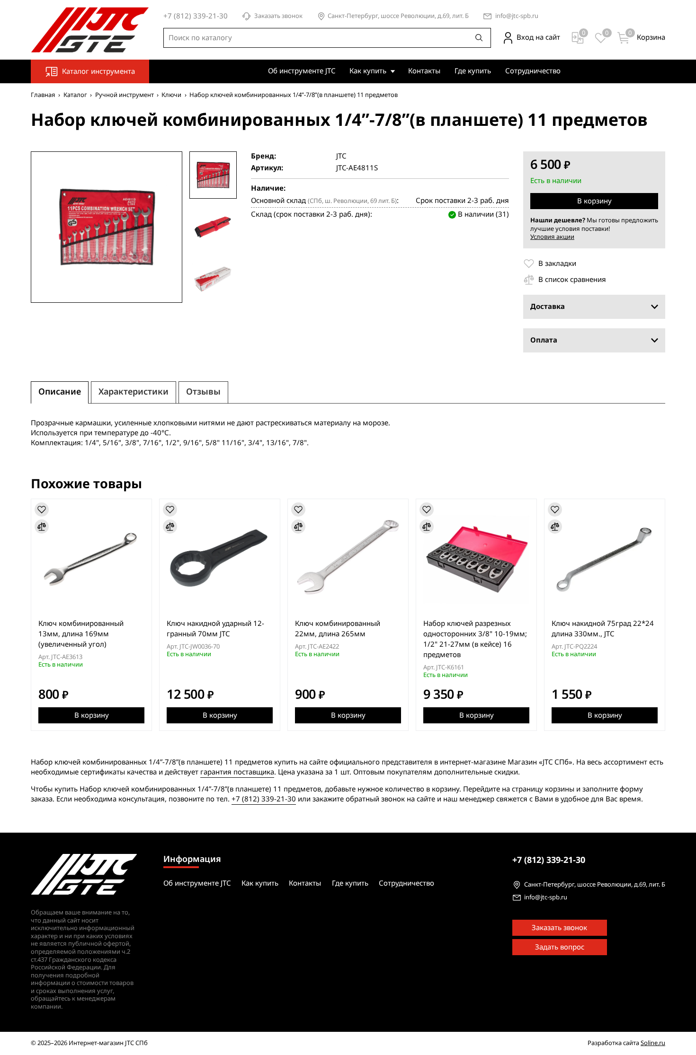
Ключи (171, 94)
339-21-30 (548, 860)
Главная (43, 94)
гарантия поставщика (237, 772)
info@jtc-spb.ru (516, 16)
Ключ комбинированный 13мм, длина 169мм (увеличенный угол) (81, 634)
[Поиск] (479, 38)
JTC (341, 156)
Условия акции (552, 236)
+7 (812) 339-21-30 (264, 799)
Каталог (75, 94)
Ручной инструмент (124, 94)
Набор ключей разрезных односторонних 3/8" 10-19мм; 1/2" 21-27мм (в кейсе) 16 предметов (475, 639)
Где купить (473, 71)
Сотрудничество (533, 71)
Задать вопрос (559, 947)
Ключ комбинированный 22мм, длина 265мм (337, 628)
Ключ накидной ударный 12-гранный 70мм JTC (215, 628)
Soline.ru (653, 1042)
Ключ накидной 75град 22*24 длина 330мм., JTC (603, 628)
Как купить (367, 71)
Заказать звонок (278, 16)
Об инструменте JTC (301, 71)
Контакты (424, 71)
